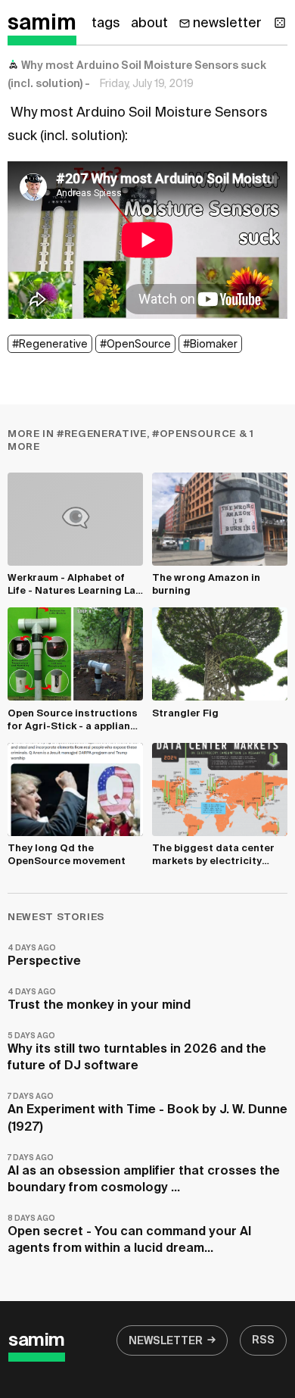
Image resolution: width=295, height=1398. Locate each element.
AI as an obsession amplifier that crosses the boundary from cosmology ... (144, 1174)
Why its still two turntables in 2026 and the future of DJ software (137, 1052)
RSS (263, 1340)
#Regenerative (50, 344)
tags (106, 23)
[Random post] (279, 22)
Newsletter (166, 1341)
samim (42, 23)
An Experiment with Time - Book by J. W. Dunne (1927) (147, 1113)
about (149, 23)
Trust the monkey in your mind (99, 1000)
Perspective (44, 956)
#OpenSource (135, 344)
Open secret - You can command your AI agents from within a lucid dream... (129, 1235)
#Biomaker (210, 344)
